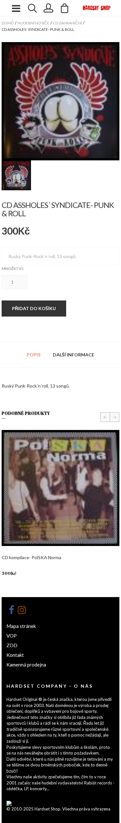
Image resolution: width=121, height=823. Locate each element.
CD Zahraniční (67, 23)
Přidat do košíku (34, 308)
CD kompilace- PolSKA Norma (31, 557)
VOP (11, 636)
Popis (33, 354)
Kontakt (15, 655)
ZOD (11, 645)
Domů (8, 23)
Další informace (73, 354)
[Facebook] (11, 610)
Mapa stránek (21, 626)
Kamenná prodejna (26, 664)
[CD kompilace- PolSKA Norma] (60, 488)
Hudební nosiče (33, 23)
